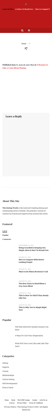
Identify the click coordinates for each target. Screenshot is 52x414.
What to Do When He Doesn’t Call (33, 271)
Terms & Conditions (36, 403)
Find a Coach (7, 387)
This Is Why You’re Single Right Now (33, 308)
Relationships (8, 375)
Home (23, 43)
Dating (5, 363)
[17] (26, 91)
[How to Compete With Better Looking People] (9, 261)
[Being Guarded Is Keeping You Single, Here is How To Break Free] (9, 249)
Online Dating (8, 379)
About (13, 400)
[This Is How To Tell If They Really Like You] (9, 296)
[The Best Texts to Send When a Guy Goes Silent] (9, 284)
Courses (12, 403)
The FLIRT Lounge (23, 400)
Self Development (9, 383)
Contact (34, 400)
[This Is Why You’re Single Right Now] (9, 308)
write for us (43, 400)
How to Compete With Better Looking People (31, 260)
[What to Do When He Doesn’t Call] (9, 273)
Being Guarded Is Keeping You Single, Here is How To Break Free (33, 249)
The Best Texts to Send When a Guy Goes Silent (32, 284)
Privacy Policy (22, 403)
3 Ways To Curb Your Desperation (29, 335)
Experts (5, 367)
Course (5, 371)
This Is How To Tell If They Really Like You (34, 296)
